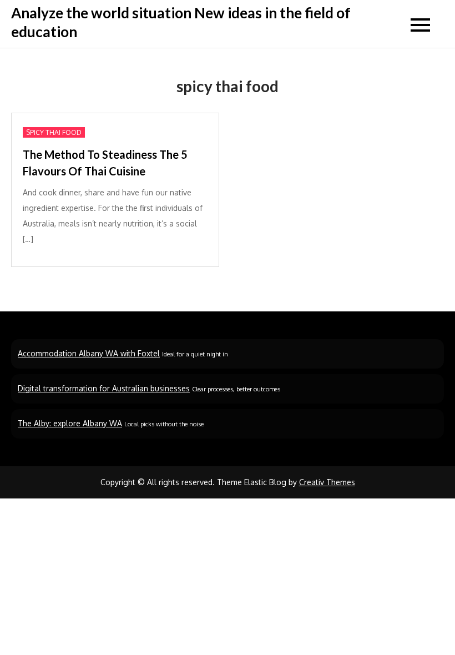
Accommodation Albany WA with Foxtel (89, 353)
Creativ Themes (327, 482)
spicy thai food (54, 132)
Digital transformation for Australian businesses (104, 388)
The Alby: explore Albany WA (70, 423)
